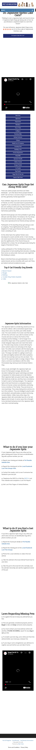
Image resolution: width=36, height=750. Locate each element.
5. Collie (3, 279)
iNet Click (21, 744)
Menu (3, 10)
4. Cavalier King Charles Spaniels (11, 277)
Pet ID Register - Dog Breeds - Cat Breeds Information (18, 740)
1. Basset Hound (6, 271)
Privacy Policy (24, 747)
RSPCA (26, 478)
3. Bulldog (4, 275)
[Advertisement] (18, 58)
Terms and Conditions (14, 747)
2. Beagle (4, 273)
